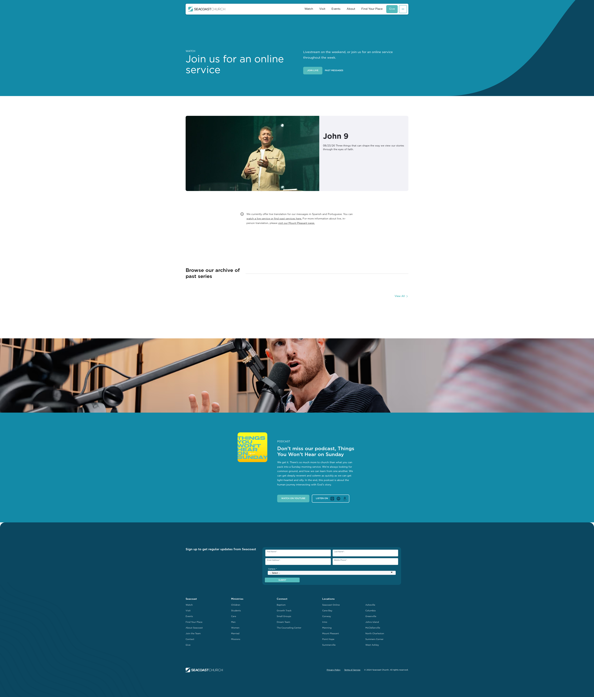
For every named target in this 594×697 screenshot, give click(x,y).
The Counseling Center (289, 628)
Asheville (370, 605)
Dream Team (283, 622)
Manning (326, 628)
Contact (190, 639)
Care (233, 616)
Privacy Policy (333, 670)
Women (235, 628)
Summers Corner (374, 639)
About (351, 9)
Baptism (281, 605)
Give (392, 9)
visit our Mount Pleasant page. (296, 223)
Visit (322, 9)
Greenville (370, 616)
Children (235, 605)
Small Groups (284, 616)
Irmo (324, 622)
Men (233, 622)
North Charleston (374, 634)
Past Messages (334, 70)
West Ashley (372, 645)
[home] (206, 9)
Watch (308, 9)
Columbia (370, 611)
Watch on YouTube (293, 498)
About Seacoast (194, 628)
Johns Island (372, 622)
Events (335, 9)
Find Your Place (372, 9)
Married (235, 634)
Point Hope (328, 639)
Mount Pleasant (330, 634)
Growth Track (284, 611)
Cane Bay (327, 611)
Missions (235, 639)
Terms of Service (352, 670)
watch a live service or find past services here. (274, 219)
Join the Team (193, 634)
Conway (326, 616)
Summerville (329, 645)
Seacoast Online (331, 605)
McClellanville (372, 628)
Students (236, 611)
